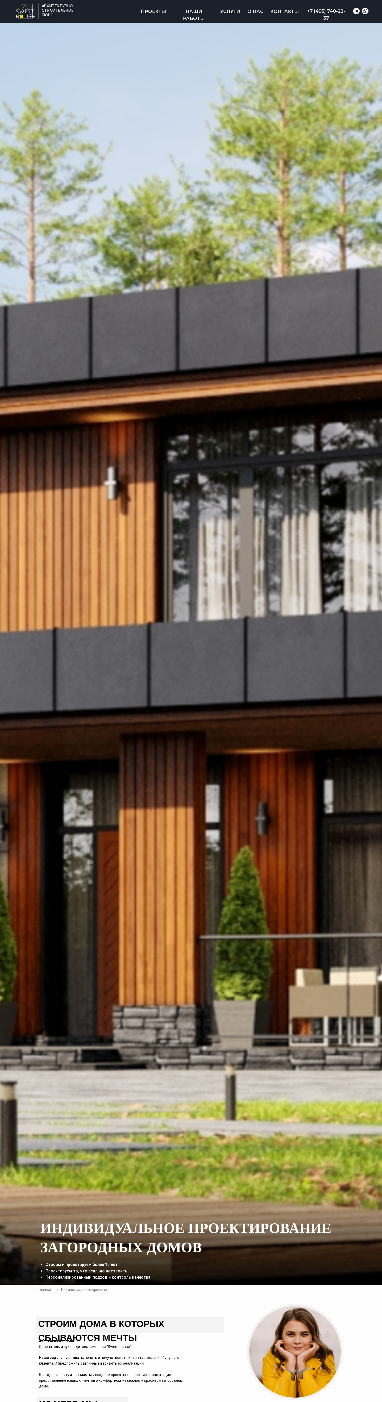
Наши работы (194, 15)
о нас (255, 11)
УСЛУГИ (230, 11)
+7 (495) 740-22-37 (326, 14)
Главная (45, 1289)
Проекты (153, 11)
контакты (284, 11)
